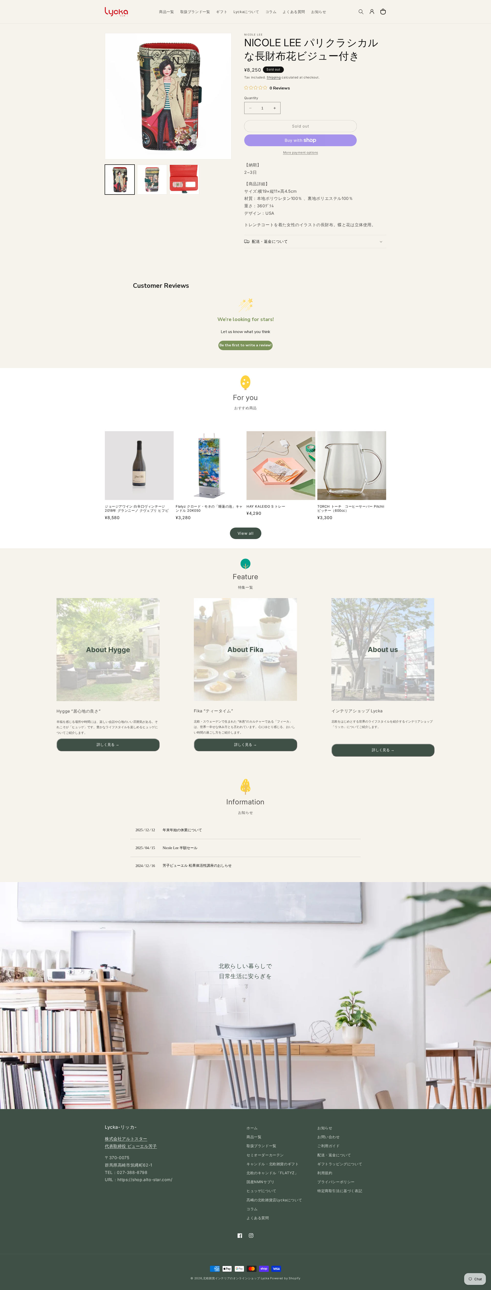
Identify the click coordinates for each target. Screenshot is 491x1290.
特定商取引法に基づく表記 (339, 1191)
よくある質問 (258, 1218)
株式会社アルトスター (126, 1138)
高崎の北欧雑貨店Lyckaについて (274, 1200)
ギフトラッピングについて (339, 1164)
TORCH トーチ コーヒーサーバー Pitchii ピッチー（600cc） (350, 508)
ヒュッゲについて (261, 1191)
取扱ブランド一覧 (261, 1146)
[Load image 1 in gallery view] (120, 179)
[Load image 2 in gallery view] (152, 179)
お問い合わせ (328, 1137)
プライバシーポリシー (336, 1182)
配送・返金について (334, 1155)
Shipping (274, 77)
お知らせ (324, 1128)
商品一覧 (254, 1137)
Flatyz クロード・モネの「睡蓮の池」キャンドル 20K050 (209, 508)
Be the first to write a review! (245, 345)
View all (246, 533)
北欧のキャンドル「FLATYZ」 (272, 1173)
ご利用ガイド (328, 1146)
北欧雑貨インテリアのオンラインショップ (231, 1278)
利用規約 (324, 1173)
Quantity (251, 98)
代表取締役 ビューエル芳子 (131, 1146)
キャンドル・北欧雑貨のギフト (273, 1164)
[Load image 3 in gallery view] (184, 179)
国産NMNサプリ (261, 1182)
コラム (252, 1209)
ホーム (252, 1128)
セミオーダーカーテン (265, 1155)
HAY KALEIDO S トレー (266, 506)
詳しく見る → (108, 745)
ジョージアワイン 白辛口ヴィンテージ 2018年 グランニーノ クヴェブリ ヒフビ (137, 508)
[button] (361, 11)
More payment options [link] (300, 152)
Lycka (265, 1278)
